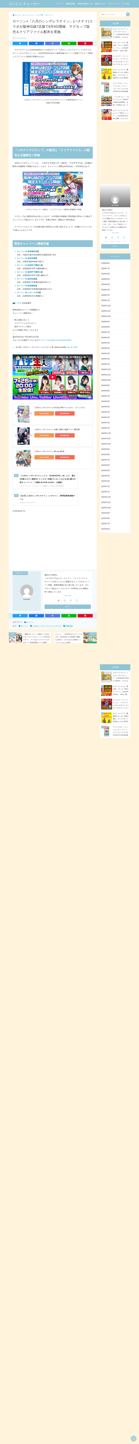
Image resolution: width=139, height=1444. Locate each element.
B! (53, 43)
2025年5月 (105, 343)
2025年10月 (106, 316)
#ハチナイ (42, 340)
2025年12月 (106, 306)
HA (26, 279)
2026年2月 (105, 295)
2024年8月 (105, 391)
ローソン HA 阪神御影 (26, 286)
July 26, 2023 (72, 347)
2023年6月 (105, 465)
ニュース (59, 4)
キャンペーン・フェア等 (119, 4)
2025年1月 (105, 364)
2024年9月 (105, 385)
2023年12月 (106, 433)
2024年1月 (105, 428)
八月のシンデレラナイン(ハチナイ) (46, 626)
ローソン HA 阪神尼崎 (26, 258)
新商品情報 (70, 4)
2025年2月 (105, 359)
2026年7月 (105, 268)
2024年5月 (105, 407)
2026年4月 (105, 284)
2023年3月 (105, 481)
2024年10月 (106, 380)
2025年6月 (105, 338)
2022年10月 (106, 508)
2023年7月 (105, 460)
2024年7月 (105, 396)
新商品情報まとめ (85, 4)
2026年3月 (105, 290)
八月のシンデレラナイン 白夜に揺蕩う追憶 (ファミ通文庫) (57, 429)
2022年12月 (106, 497)
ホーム (17, 15)
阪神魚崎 (31, 279)
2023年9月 (105, 449)
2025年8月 (105, 327)
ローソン (49, 15)
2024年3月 (105, 417)
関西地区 (69, 626)
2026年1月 (105, 300)
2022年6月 (105, 529)
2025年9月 (105, 322)
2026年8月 (105, 263)
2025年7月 (105, 332)
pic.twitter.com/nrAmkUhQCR (59, 340)
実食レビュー (100, 4)
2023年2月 (105, 486)
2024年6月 (105, 401)
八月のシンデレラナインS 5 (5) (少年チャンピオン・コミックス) (59, 407)
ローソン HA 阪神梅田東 (27, 251)
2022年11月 (106, 502)
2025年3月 (105, 353)
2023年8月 (105, 454)
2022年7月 (105, 524)
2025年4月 (105, 348)
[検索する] (128, 14)
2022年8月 (105, 518)
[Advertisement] (53, 123)
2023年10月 (106, 444)
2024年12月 (106, 369)
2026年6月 (105, 274)
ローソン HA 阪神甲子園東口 (29, 272)
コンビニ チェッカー (24, 4)
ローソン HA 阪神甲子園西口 (29, 265)
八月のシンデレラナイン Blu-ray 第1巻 (49, 451)
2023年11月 (106, 439)
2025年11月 (106, 311)
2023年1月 (105, 492)
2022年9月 (105, 513)
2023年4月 (105, 476)
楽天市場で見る (64, 413)
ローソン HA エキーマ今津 (28, 293)
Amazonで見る (44, 413)
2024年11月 (106, 375)
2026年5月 (105, 279)
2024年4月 (105, 412)
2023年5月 (105, 470)
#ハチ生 (18, 303)
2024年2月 (105, 423)
